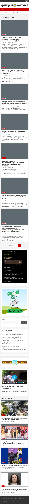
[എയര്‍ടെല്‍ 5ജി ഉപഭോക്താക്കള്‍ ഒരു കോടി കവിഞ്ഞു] (14, 122)
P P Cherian (12, 421)
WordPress (25, 501)
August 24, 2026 (5, 421)
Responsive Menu (26, 1)
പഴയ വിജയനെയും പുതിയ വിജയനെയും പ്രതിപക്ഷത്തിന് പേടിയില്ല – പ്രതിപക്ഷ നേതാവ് (14, 197)
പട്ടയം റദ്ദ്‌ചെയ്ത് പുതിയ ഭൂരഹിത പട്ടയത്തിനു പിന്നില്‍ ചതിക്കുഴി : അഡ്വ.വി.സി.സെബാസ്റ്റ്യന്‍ (11, 39)
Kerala (4, 34)
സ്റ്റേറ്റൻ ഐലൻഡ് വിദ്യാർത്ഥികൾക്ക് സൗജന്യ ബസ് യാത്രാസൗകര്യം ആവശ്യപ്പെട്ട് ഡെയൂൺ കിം (14, 349)
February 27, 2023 (6, 42)
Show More (5, 393)
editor (11, 42)
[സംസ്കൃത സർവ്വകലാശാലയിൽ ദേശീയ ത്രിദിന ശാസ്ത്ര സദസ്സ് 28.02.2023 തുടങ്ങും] (14, 92)
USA (3, 414)
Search (3, 319)
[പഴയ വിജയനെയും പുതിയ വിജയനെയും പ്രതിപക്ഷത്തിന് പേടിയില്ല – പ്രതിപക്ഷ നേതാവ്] (14, 186)
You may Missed (7, 398)
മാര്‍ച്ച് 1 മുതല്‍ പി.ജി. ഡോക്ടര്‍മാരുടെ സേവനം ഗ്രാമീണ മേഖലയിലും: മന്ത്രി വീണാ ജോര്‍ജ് (13, 72)
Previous (11, 245)
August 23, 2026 (5, 468)
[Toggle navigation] (3, 9)
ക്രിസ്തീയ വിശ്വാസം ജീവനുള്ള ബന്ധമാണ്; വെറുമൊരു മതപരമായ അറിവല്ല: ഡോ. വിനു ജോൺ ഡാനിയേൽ (13, 342)
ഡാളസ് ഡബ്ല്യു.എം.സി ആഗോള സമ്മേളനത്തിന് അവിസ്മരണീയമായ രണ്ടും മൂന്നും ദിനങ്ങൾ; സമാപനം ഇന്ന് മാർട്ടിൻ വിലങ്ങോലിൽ (14, 337)
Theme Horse (9, 501)
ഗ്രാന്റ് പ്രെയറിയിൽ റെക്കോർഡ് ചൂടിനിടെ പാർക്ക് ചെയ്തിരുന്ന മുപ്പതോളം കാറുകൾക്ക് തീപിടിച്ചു (14, 419)
